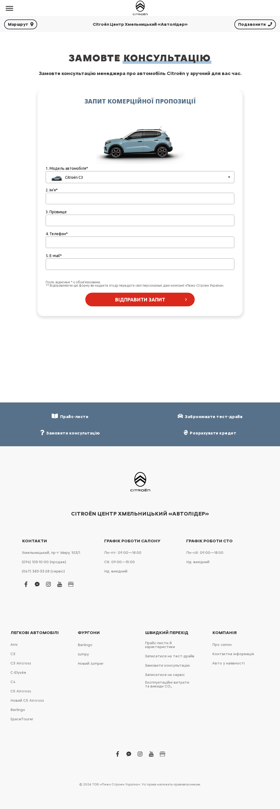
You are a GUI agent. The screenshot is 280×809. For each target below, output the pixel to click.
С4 (12, 682)
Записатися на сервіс (165, 674)
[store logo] (140, 8)
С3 (12, 654)
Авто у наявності (228, 663)
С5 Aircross (20, 691)
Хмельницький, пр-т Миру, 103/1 (51, 552)
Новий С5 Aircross (27, 700)
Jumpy (83, 654)
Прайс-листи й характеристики (160, 645)
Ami (14, 644)
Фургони (89, 632)
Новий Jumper (91, 663)
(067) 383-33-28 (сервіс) (43, 571)
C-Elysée (18, 672)
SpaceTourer (21, 719)
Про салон (222, 644)
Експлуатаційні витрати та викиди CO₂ (167, 684)
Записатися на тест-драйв (169, 656)
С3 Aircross (20, 663)
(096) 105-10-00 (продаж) (44, 562)
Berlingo (17, 709)
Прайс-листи (73, 416)
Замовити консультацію (167, 665)
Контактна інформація (233, 654)
